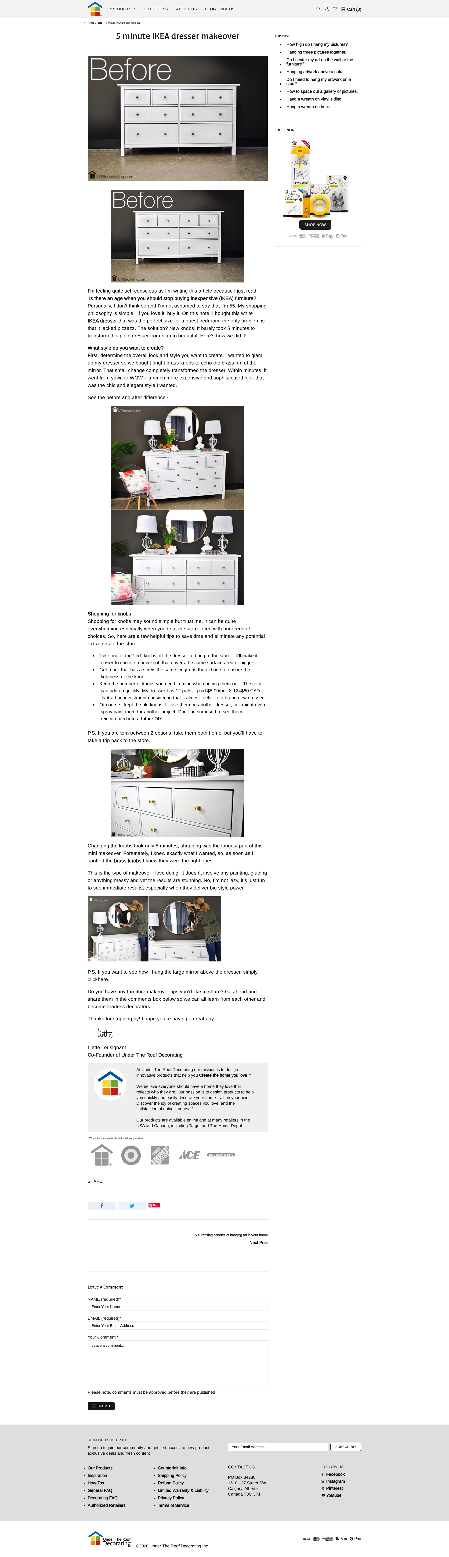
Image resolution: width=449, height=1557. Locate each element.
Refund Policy (171, 1483)
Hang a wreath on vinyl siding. (314, 99)
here (103, 979)
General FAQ (100, 1490)
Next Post (259, 1242)
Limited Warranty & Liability (183, 1490)
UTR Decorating (95, 8)
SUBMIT (104, 1406)
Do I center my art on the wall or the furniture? (319, 62)
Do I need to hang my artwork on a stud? (318, 81)
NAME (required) (103, 1299)
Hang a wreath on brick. (308, 107)
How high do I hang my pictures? (317, 44)
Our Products (100, 1468)
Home (91, 22)
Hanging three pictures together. (316, 52)
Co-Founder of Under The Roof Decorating (135, 1054)
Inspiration (97, 1475)
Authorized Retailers (107, 1505)
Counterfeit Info (172, 1468)
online (192, 1120)
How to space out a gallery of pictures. (322, 91)
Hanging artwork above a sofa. (315, 72)
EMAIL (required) (103, 1318)
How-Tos (96, 1483)
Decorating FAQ (103, 1498)
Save (156, 1205)
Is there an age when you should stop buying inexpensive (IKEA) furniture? (173, 298)
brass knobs (127, 860)
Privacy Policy (171, 1498)
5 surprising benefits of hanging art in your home (231, 1235)
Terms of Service (173, 1505)
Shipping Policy (172, 1475)
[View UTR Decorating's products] (315, 188)
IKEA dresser (102, 320)
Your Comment (102, 1337)
